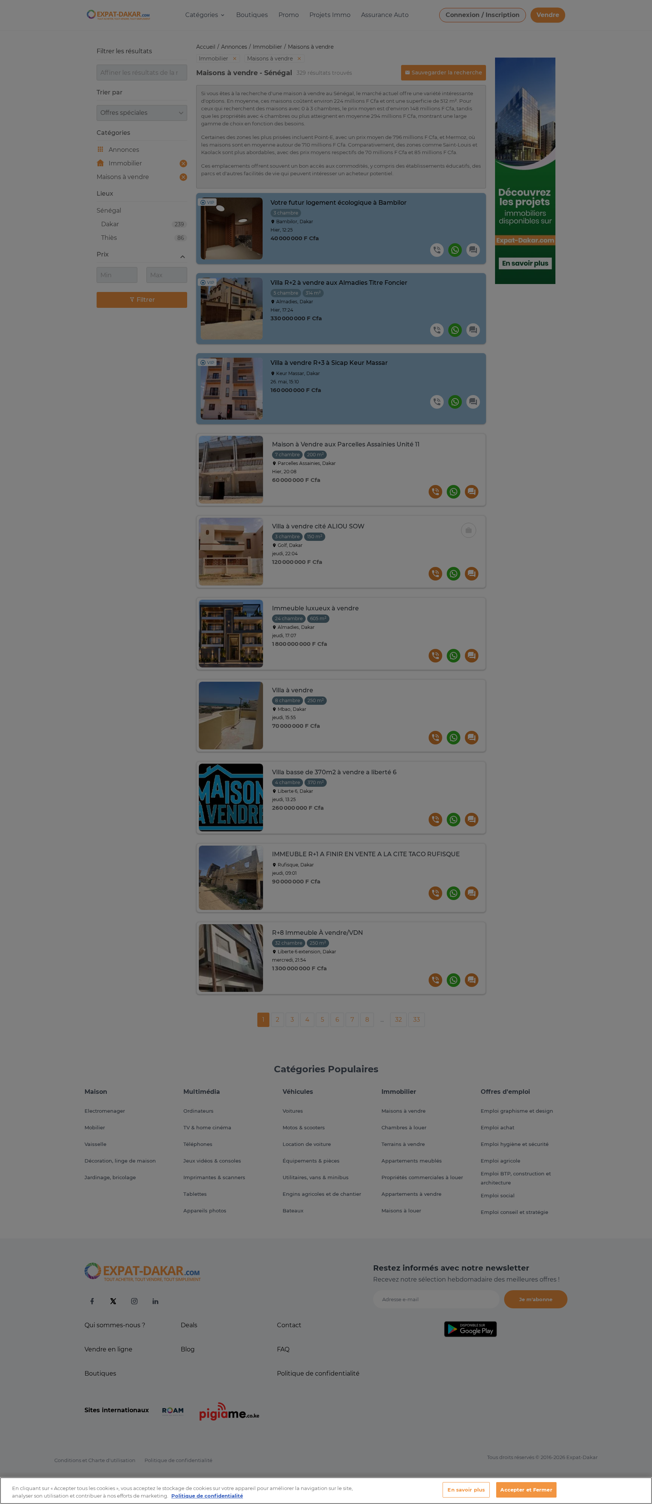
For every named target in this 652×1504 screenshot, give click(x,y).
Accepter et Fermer (526, 1490)
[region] (326, 1490)
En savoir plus (466, 1490)
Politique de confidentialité (207, 1496)
